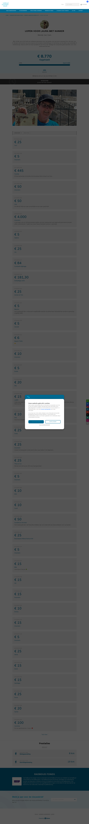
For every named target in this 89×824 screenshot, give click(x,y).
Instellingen (52, 421)
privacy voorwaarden (46, 409)
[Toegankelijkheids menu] (87, 1)
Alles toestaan (36, 421)
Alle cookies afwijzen (44, 425)
